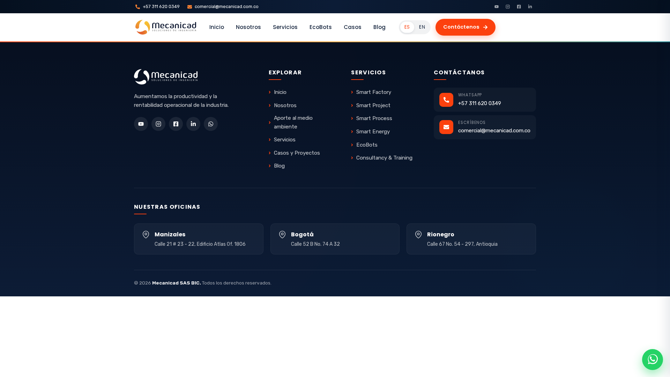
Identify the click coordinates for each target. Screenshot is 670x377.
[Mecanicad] (165, 27)
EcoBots (321, 27)
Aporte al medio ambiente (293, 122)
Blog (379, 27)
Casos (353, 27)
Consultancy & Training (384, 158)
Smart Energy (373, 131)
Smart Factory (373, 92)
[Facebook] (518, 6)
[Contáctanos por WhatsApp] (652, 359)
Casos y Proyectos (297, 153)
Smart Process (374, 118)
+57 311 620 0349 (161, 6)
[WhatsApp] (211, 124)
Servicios (285, 27)
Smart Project (373, 105)
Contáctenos (461, 26)
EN (422, 27)
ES (407, 27)
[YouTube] (496, 6)
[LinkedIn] (530, 6)
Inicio (216, 27)
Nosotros (248, 27)
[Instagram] (507, 6)
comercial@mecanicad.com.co (227, 6)
